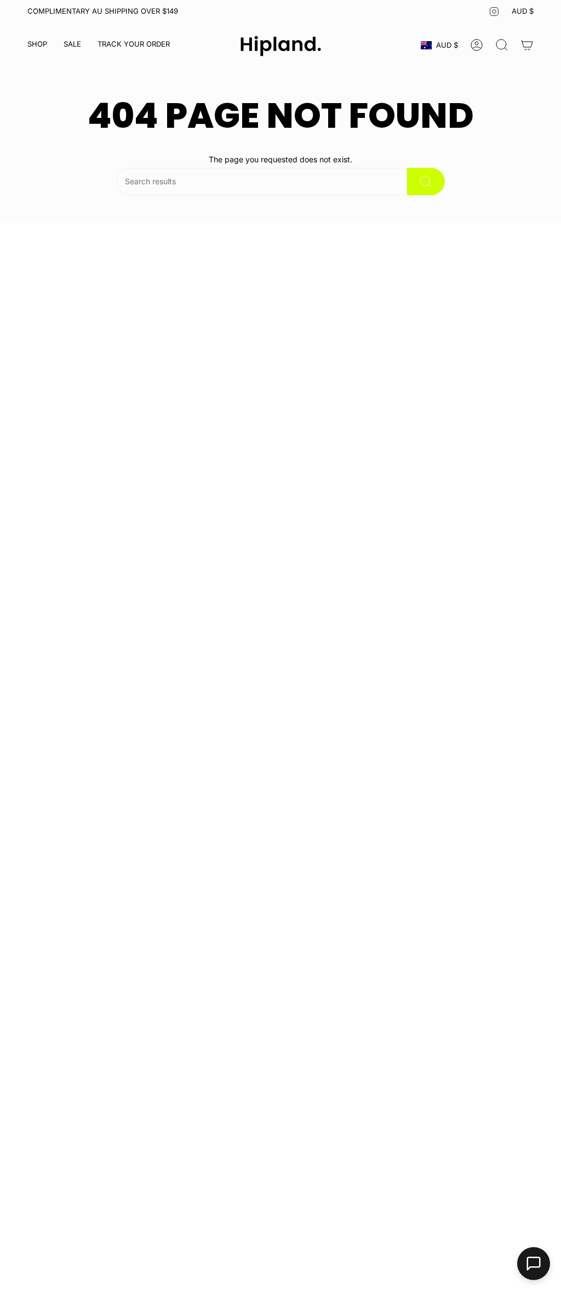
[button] (37, 45)
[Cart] (527, 45)
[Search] (426, 181)
